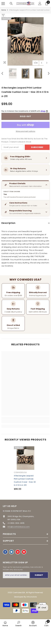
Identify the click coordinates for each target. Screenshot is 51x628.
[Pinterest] (17, 551)
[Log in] (39, 3)
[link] (25, 421)
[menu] (3, 3)
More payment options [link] (25, 131)
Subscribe (37, 147)
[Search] (11, 3)
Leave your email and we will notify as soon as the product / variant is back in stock (24, 140)
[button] (41, 62)
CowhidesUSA (20, 472)
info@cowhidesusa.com (19, 526)
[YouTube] (24, 551)
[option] (25, 41)
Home (3, 10)
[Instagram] (11, 551)
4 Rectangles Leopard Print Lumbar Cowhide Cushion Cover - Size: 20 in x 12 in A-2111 (25, 480)
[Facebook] (5, 551)
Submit (39, 575)
